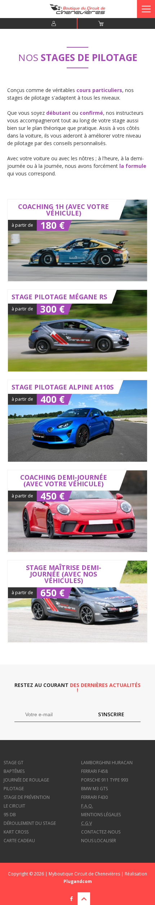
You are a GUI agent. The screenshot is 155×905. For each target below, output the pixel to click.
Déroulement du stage (30, 823)
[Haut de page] (84, 898)
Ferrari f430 (94, 797)
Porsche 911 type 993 (104, 780)
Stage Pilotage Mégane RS (77, 330)
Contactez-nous (100, 832)
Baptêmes (14, 771)
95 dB (10, 815)
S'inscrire (111, 714)
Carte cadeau (19, 840)
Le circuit (14, 806)
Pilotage (14, 789)
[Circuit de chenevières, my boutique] (77, 12)
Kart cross (16, 832)
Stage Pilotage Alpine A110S (77, 421)
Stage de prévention (27, 797)
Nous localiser (98, 840)
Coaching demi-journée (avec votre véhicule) (77, 511)
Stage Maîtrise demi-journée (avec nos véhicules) (77, 601)
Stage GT (13, 763)
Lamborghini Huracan (107, 763)
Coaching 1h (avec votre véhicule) (77, 240)
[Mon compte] (54, 23)
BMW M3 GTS (94, 789)
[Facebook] (71, 898)
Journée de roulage (26, 780)
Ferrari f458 (94, 771)
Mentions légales (101, 815)
